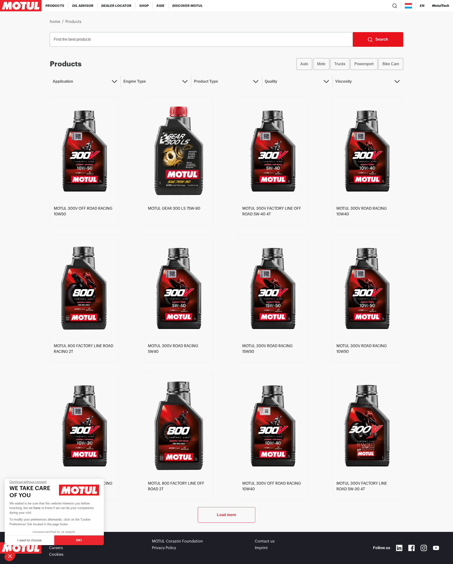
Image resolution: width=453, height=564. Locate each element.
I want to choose (29, 540)
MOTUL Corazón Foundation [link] (177, 541)
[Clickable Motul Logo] (21, 5)
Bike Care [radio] (390, 64)
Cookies (56, 554)
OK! (79, 540)
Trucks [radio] (339, 64)
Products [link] (73, 22)
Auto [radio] (304, 64)
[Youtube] (436, 548)
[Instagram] (423, 548)
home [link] (55, 22)
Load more (226, 515)
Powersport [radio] (363, 64)
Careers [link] (56, 548)
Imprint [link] (261, 548)
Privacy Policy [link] (164, 548)
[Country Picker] (408, 6)
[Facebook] (411, 548)
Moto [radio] (321, 64)
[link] (144, 5)
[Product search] (395, 5)
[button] (10, 556)
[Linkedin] (399, 548)
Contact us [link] (265, 541)
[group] (349, 64)
